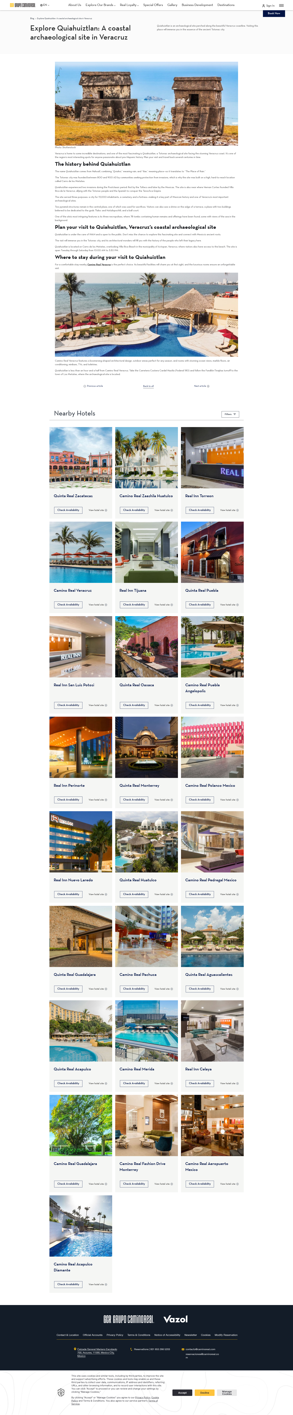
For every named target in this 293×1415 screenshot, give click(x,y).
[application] (146, 1392)
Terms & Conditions (138, 1334)
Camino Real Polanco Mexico (210, 786)
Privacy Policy (115, 1334)
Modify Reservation (226, 1334)
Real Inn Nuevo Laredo (73, 880)
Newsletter (190, 1334)
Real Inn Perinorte (69, 786)
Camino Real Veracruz (73, 590)
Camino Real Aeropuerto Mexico (206, 1167)
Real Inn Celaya (198, 1069)
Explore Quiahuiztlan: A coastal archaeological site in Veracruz (64, 19)
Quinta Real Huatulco (138, 880)
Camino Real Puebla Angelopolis (202, 688)
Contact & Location (68, 1334)
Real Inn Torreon (199, 496)
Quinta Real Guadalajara (75, 975)
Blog (32, 19)
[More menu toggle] (281, 5)
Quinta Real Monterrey (139, 786)
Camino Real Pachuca (138, 975)
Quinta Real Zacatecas (73, 496)
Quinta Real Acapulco (72, 1069)
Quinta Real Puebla (201, 590)
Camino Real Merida (136, 1069)
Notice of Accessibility (167, 1334)
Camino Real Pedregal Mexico (211, 880)
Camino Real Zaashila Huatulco (146, 496)
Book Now (274, 13)
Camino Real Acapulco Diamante (73, 1267)
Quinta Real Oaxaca (136, 685)
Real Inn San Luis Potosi (74, 685)
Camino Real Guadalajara (75, 1164)
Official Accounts (93, 1334)
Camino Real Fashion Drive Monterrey (142, 1167)
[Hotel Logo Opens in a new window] (175, 1322)
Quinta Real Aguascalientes (208, 975)
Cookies (206, 1334)
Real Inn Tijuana (132, 590)
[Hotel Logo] (129, 1322)
